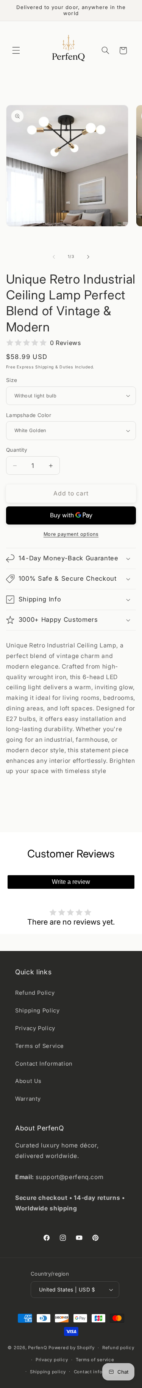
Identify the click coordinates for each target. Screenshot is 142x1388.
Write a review (71, 882)
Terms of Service (39, 1046)
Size (11, 380)
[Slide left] (53, 256)
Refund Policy (35, 992)
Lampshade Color (28, 415)
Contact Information (44, 1063)
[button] (16, 50)
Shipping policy (48, 1371)
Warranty (28, 1098)
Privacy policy (52, 1359)
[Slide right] (88, 256)
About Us (28, 1081)
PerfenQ (37, 1347)
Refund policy (118, 1347)
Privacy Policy (35, 1028)
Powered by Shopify (71, 1347)
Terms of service (95, 1359)
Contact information (97, 1371)
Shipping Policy (37, 1010)
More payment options (71, 534)
